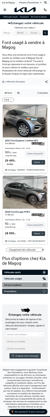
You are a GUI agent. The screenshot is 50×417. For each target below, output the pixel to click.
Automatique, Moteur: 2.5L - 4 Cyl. (18, 220)
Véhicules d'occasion (15, 81)
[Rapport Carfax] (38, 144)
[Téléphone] (45, 9)
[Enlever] (11, 100)
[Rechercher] (45, 2)
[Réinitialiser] (18, 93)
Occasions (24, 17)
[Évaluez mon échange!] (45, 32)
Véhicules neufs (10, 17)
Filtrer (9, 92)
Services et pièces (39, 17)
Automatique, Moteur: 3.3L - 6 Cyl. (18, 148)
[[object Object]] (46, 81)
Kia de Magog (8, 2)
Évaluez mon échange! (27, 355)
